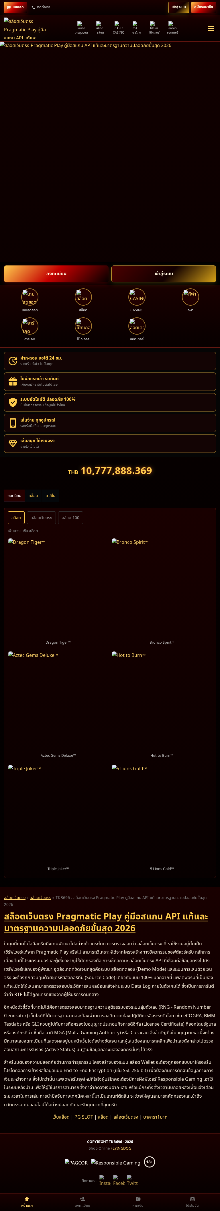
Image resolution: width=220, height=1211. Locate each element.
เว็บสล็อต (61, 1117)
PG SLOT (83, 1117)
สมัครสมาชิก (203, 7)
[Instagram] (105, 1181)
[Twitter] (132, 1181)
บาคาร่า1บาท (155, 1117)
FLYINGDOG (121, 1148)
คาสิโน (50, 496)
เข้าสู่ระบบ (179, 7)
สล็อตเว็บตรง (41, 518)
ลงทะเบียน (56, 273)
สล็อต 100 (70, 518)
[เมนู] (211, 28)
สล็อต (33, 496)
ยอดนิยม (14, 496)
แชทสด (18, 7)
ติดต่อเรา (43, 7)
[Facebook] (119, 1181)
